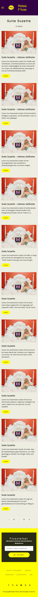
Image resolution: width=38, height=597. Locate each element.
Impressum (9, 574)
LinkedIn (16, 585)
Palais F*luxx (22, 7)
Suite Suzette (8, 251)
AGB (31, 574)
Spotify (25, 585)
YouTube (21, 585)
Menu (2, 7)
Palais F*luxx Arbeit (14, 570)
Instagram (12, 585)
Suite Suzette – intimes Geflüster (18, 57)
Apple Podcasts (29, 585)
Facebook (8, 585)
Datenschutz (22, 574)
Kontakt (28, 570)
